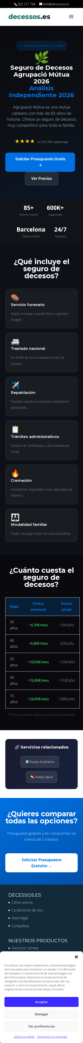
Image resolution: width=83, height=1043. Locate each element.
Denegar (41, 1014)
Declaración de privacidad (52, 1037)
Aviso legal (20, 917)
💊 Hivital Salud (41, 777)
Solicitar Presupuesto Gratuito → (42, 862)
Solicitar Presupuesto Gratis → (40, 162)
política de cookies (24, 1037)
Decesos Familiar (25, 948)
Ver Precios (41, 178)
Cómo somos (22, 902)
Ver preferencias (41, 1026)
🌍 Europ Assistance (39, 762)
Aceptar (41, 1002)
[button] (76, 957)
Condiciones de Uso (27, 910)
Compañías (20, 925)
